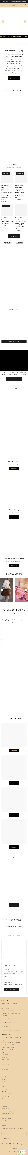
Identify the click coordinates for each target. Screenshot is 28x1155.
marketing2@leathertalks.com (12, 1030)
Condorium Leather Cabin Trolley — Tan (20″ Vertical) (7, 221)
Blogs (2, 1052)
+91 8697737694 (14, 1013)
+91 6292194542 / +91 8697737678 (13, 979)
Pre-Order (3, 1081)
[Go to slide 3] (15, 33)
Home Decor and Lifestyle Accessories (10, 1093)
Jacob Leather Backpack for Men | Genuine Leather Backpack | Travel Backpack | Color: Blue (20, 224)
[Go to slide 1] (12, 33)
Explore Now (14, 78)
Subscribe (7, 1138)
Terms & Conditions (6, 1062)
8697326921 (13, 1)
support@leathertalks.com (22, 1)
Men (2, 1084)
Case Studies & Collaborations (9, 1067)
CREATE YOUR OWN (14, 379)
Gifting (3, 1098)
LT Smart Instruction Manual (8, 1049)
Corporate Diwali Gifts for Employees (10, 1042)
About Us (3, 1076)
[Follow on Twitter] (6, 1144)
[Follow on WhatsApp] (21, 1144)
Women (3, 1086)
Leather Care (4, 1069)
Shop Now (14, 468)
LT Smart (3, 1091)
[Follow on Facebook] (2, 1144)
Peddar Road (18, 931)
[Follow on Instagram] (10, 1144)
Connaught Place (14, 935)
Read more (4, 899)
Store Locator (4, 1054)
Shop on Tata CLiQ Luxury (8, 1047)
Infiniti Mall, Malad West (14, 926)
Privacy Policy (5, 1064)
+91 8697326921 (9, 1010)
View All (14, 236)
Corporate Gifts (5, 1096)
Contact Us (4, 1057)
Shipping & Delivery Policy (8, 1113)
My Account (4, 1106)
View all (14, 905)
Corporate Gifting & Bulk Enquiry (10, 1040)
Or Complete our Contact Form (9, 1022)
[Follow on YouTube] (18, 1144)
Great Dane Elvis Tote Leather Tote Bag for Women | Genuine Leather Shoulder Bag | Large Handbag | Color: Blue (20, 192)
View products (14, 341)
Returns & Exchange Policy (8, 1111)
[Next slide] (25, 21)
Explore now (14, 750)
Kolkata (8, 931)
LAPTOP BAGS (7, 598)
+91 (9, 1013)
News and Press (5, 1059)
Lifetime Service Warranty (8, 1116)
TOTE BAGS (20, 598)
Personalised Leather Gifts (8, 1044)
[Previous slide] (2, 21)
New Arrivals (4, 1079)
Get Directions (11, 989)
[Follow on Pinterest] (14, 1144)
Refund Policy (5, 1120)
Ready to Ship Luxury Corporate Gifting (11, 1037)
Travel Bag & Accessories (7, 1089)
